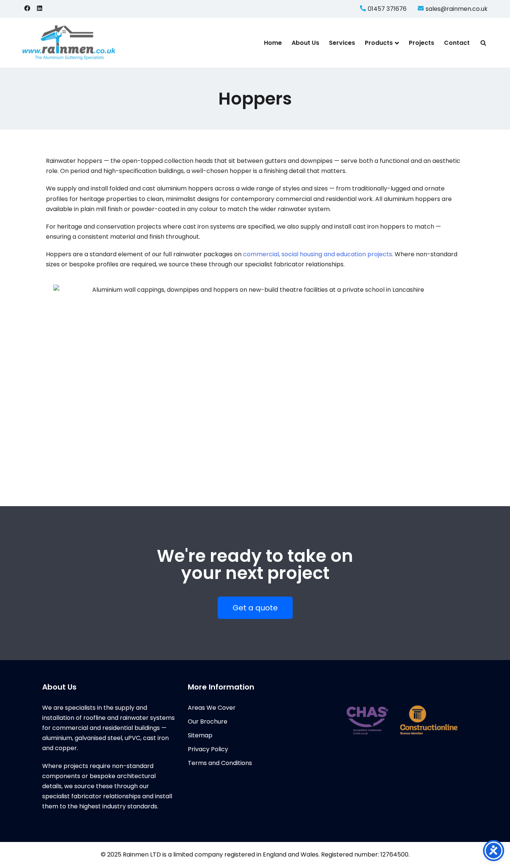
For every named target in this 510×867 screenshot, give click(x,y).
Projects (421, 42)
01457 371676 (387, 8)
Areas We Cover (212, 707)
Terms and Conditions (220, 763)
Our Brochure (207, 721)
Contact (457, 42)
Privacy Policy (208, 749)
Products (379, 42)
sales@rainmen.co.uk (457, 8)
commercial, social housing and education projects (317, 254)
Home (273, 42)
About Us (305, 42)
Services (342, 42)
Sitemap (200, 735)
